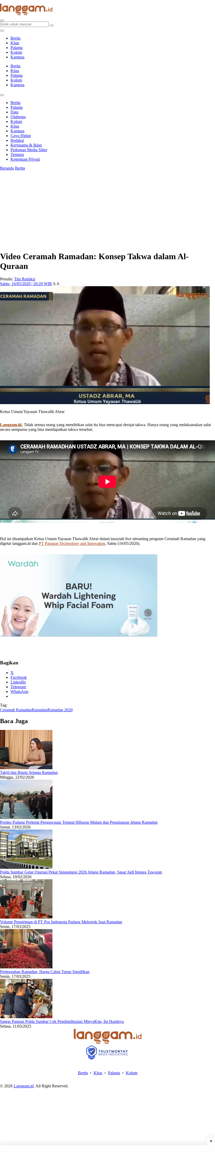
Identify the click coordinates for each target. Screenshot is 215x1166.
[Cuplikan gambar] (26, 768)
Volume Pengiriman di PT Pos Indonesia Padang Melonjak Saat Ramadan (61, 922)
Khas (14, 43)
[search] (2, 20)
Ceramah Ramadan (16, 710)
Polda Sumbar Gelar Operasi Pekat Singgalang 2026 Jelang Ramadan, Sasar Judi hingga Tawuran (81, 872)
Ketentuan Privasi (25, 159)
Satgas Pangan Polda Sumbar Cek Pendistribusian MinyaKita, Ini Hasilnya (62, 1021)
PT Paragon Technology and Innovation (72, 543)
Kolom (16, 52)
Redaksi (17, 140)
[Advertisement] (107, 1155)
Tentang (17, 154)
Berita (15, 38)
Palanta (16, 47)
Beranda (7, 168)
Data (14, 112)
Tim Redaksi (24, 279)
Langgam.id (24, 1086)
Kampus (17, 57)
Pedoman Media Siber (28, 150)
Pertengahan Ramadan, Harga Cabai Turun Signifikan (44, 971)
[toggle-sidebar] (2, 30)
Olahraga (18, 117)
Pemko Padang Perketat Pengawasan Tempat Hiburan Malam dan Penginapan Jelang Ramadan (79, 822)
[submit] (52, 25)
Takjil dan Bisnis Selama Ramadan (29, 772)
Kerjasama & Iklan (26, 145)
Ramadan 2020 (60, 710)
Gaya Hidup (20, 135)
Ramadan (39, 710)
